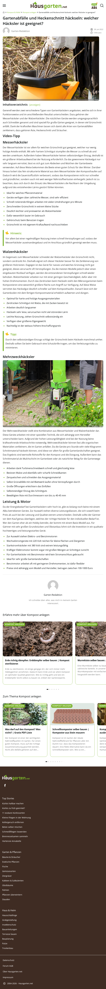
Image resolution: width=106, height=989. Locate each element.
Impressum (8, 977)
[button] (47, 689)
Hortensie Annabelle (11, 841)
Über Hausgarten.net (12, 971)
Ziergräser (7, 876)
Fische (5, 866)
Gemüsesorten (9, 871)
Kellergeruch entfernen (13, 822)
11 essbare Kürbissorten (13, 813)
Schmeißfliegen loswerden (14, 831)
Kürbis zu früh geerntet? (13, 808)
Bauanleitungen (9, 929)
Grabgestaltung (9, 920)
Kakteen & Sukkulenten (13, 880)
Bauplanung (8, 939)
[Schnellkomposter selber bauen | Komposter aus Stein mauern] (72, 714)
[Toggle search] (102, 5)
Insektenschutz (9, 924)
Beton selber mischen (12, 827)
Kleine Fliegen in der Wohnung (16, 817)
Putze (4, 943)
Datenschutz (8, 960)
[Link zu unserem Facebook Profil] (5, 785)
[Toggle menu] (4, 5)
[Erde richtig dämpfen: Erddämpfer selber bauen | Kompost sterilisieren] (37, 639)
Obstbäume (7, 885)
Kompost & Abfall (13, 12)
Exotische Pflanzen (10, 861)
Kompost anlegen (29, 12)
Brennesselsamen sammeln (15, 836)
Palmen (5, 890)
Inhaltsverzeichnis (21, 104)
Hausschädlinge (9, 915)
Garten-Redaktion (20, 31)
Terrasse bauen (9, 934)
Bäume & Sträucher (11, 857)
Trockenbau (7, 948)
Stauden (6, 899)
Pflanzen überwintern (12, 894)
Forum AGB (8, 966)
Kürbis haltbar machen (13, 803)
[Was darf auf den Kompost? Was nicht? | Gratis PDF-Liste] (25, 714)
